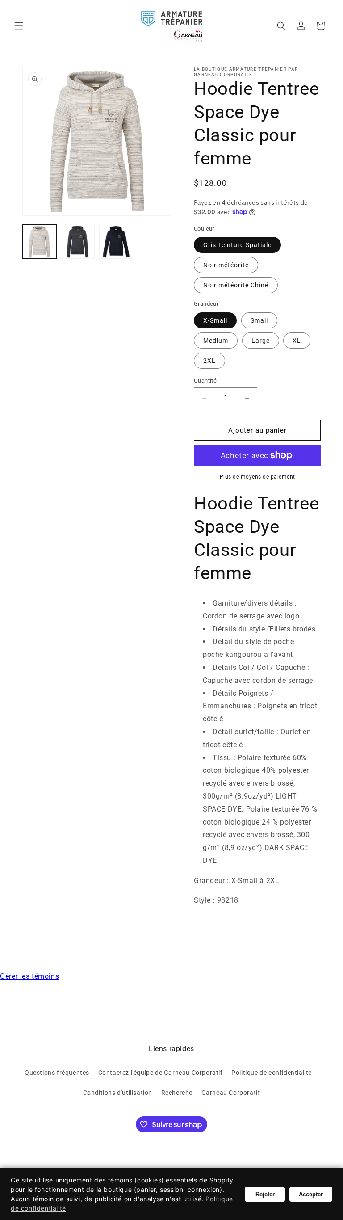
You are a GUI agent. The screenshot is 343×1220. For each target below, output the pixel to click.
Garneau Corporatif (230, 1092)
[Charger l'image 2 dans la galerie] (78, 242)
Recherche (176, 1092)
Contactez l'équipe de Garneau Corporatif (160, 1072)
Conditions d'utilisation (117, 1092)
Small (259, 320)
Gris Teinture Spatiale (237, 244)
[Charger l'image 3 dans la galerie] (116, 242)
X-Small (215, 320)
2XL (209, 360)
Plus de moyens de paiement (257, 477)
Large (260, 340)
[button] (19, 26)
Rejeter (265, 1194)
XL (297, 340)
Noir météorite (226, 265)
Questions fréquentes (57, 1072)
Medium (215, 340)
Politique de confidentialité (271, 1072)
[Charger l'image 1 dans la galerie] (39, 242)
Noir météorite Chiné (235, 285)
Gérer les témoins (29, 976)
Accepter (311, 1194)
